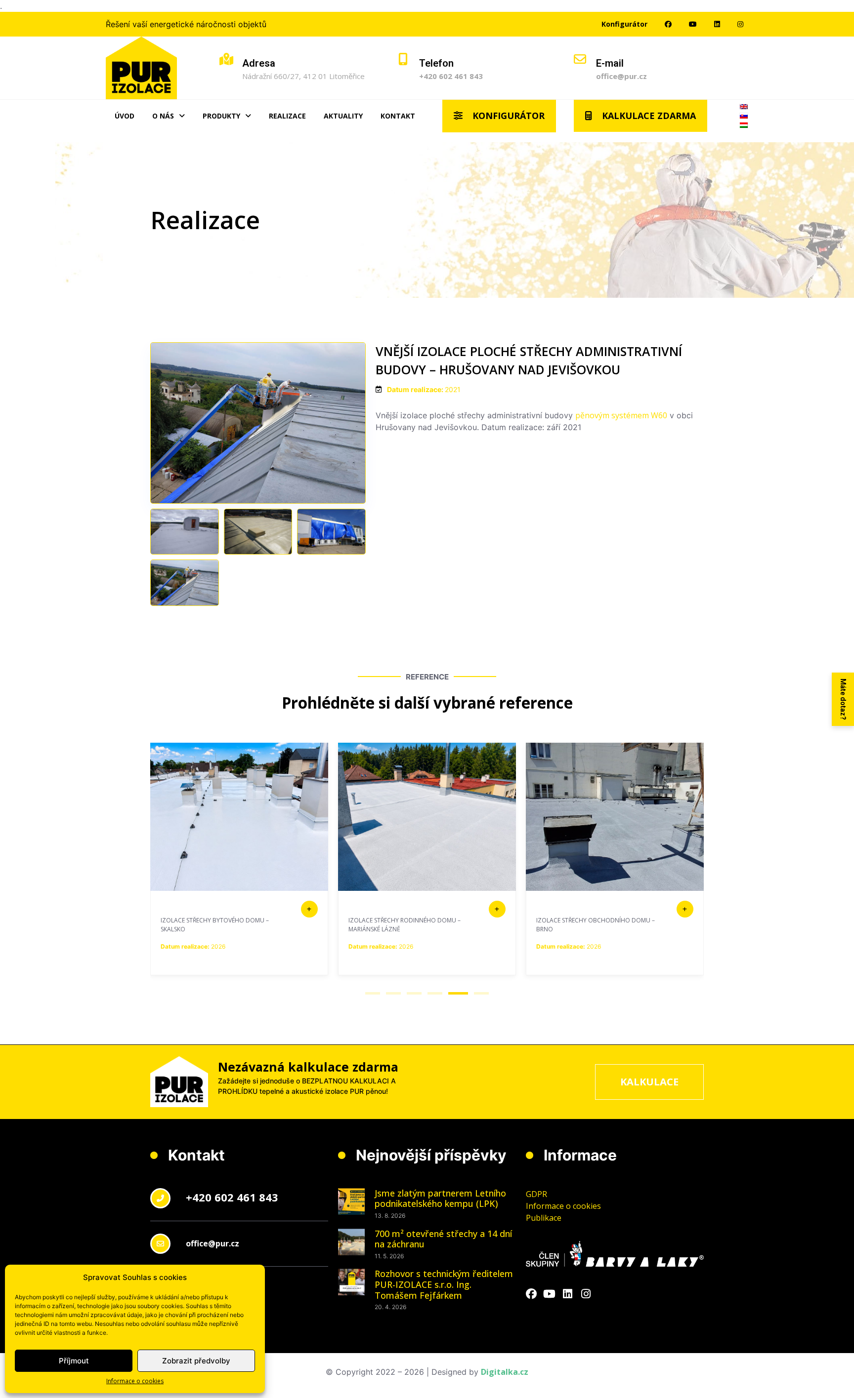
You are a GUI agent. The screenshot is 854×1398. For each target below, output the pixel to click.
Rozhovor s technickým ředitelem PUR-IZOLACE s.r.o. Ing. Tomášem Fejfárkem (444, 1284)
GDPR (536, 1194)
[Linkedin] (567, 1294)
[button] (372, 993)
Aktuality (343, 115)
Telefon (436, 63)
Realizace (287, 115)
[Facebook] (531, 1294)
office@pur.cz (621, 76)
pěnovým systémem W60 (621, 415)
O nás (163, 115)
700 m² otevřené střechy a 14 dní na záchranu (443, 1239)
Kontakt (398, 115)
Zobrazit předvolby (196, 1360)
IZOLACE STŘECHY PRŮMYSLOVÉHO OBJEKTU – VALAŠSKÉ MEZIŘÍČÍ (585, 924)
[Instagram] (586, 1294)
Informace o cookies (135, 1381)
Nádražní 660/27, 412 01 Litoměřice (303, 76)
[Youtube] (549, 1294)
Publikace (543, 1217)
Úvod (124, 115)
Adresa (258, 63)
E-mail (610, 63)
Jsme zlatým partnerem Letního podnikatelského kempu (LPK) (440, 1198)
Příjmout (74, 1360)
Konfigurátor (624, 24)
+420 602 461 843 (451, 76)
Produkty (221, 115)
